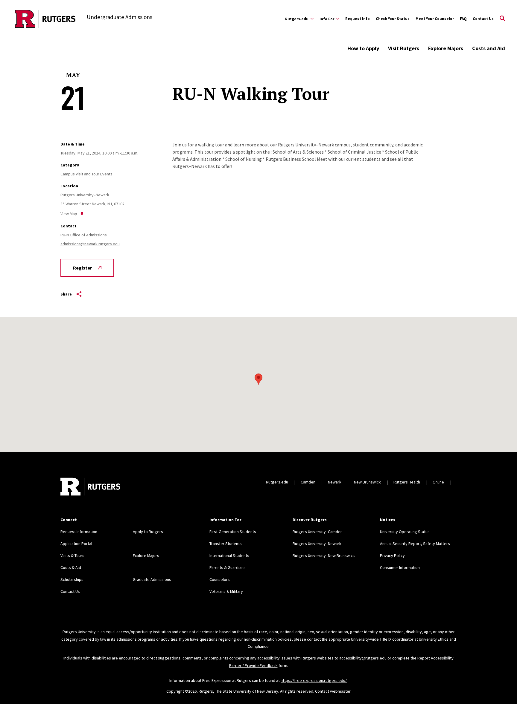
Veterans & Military (226, 591)
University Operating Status (405, 531)
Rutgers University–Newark (317, 543)
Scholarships (71, 579)
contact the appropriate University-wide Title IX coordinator (360, 639)
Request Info (357, 18)
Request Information (78, 531)
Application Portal (76, 543)
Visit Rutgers (403, 48)
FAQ (463, 18)
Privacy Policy (392, 555)
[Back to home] (90, 487)
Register (82, 268)
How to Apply (363, 48)
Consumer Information (400, 567)
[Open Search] (502, 18)
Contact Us (483, 18)
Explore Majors (445, 48)
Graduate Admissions (152, 579)
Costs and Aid (488, 48)
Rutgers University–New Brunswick (324, 555)
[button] (258, 379)
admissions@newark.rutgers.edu (90, 244)
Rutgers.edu (277, 482)
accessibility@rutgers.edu (363, 658)
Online (438, 482)
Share (66, 294)
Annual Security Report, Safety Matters (415, 543)
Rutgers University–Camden (318, 531)
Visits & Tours (72, 555)
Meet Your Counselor (435, 18)
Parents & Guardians (227, 567)
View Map (68, 213)
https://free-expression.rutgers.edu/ (314, 680)
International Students (229, 555)
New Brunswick (367, 482)
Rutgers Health (406, 482)
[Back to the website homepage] (45, 19)
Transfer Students (225, 543)
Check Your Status (393, 18)
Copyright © (177, 691)
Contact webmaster (333, 691)
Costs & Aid (70, 567)
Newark (334, 482)
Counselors (219, 579)
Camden (308, 482)
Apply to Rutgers (148, 531)
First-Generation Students (232, 531)
